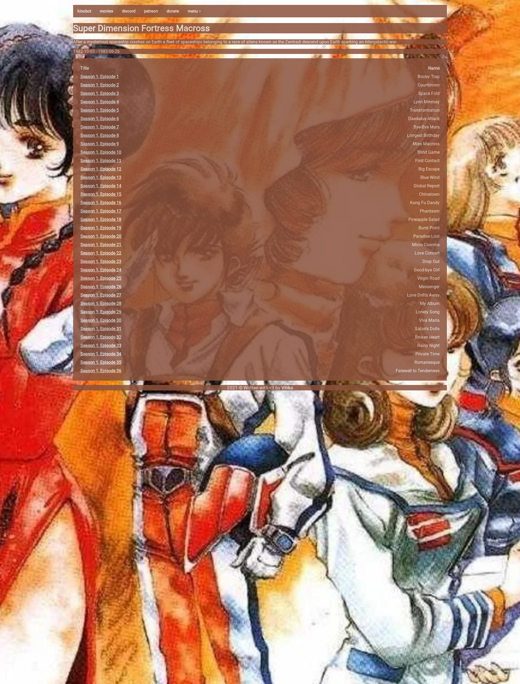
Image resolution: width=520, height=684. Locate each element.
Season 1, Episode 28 (100, 303)
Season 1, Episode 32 (100, 337)
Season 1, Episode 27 (100, 295)
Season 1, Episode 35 (100, 362)
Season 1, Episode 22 (100, 253)
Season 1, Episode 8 (99, 135)
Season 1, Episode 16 (100, 202)
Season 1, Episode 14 (100, 185)
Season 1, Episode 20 (100, 236)
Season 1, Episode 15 (100, 194)
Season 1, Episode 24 (100, 269)
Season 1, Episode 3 (99, 93)
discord (128, 11)
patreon (151, 11)
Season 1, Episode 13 (100, 177)
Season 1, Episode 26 (100, 286)
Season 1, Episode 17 (100, 211)
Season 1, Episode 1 (99, 76)
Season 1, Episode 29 (100, 311)
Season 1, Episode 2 (99, 85)
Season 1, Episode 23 (100, 261)
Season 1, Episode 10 (100, 152)
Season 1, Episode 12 (100, 169)
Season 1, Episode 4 (99, 101)
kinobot (84, 11)
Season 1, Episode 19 (100, 227)
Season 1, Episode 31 (100, 328)
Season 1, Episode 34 (100, 354)
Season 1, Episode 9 (99, 143)
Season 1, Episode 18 (100, 219)
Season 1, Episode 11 (100, 160)
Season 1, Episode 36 (100, 370)
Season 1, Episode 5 (99, 110)
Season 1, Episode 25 (100, 278)
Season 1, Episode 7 (99, 127)
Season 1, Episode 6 (99, 118)
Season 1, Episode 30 (100, 320)
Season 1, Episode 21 (100, 244)
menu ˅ (194, 11)
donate (173, 11)
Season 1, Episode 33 (100, 345)
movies (106, 11)
